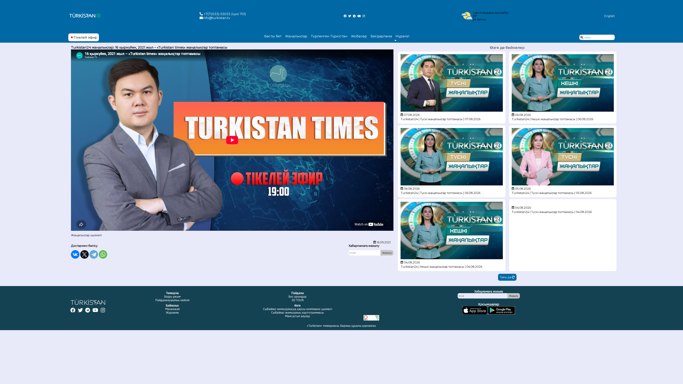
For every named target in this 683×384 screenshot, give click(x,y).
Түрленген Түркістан (329, 36)
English (609, 16)
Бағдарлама (381, 36)
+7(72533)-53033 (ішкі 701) (224, 14)
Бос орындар (297, 296)
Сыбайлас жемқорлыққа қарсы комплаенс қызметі (297, 309)
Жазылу (387, 252)
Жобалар (359, 36)
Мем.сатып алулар (297, 316)
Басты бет (273, 36)
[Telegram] (93, 254)
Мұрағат (403, 36)
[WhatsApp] (103, 254)
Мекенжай (172, 309)
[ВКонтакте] (75, 254)
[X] (84, 254)
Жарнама (172, 312)
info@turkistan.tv (216, 18)
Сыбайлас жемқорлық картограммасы (297, 312)
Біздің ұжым (172, 296)
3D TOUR (298, 300)
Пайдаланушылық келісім (172, 300)
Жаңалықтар (296, 36)
